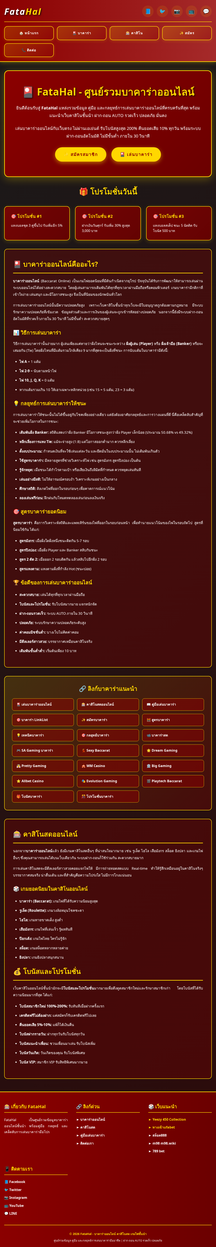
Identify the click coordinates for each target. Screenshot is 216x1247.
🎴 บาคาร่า (81, 33)
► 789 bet (156, 1151)
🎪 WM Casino (93, 765)
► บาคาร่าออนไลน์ (90, 1119)
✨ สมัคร (187, 33)
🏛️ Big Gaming (159, 765)
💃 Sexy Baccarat (95, 750)
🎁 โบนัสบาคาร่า (29, 796)
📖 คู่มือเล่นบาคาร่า (161, 704)
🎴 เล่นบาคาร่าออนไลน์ (34, 704)
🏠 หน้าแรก (29, 33)
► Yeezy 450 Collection (167, 1119)
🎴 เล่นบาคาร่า (136, 154)
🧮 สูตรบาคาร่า (158, 719)
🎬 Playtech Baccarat (164, 781)
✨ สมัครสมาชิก (80, 154)
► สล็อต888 (157, 1135)
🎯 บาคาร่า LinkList (32, 719)
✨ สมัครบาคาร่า (94, 719)
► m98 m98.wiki (162, 1143)
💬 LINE (10, 1213)
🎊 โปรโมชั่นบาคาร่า (97, 796)
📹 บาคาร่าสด (157, 735)
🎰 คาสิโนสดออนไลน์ (97, 704)
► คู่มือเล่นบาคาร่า (90, 1135)
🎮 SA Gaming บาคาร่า (34, 750)
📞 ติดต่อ (29, 50)
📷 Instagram (15, 1197)
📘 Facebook (14, 1181)
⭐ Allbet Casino (30, 781)
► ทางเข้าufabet (161, 1127)
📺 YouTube (14, 1205)
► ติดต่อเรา (85, 1143)
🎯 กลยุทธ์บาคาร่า (95, 735)
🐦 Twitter (13, 1189)
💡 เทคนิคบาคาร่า (30, 735)
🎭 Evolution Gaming (99, 781)
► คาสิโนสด (85, 1127)
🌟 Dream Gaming (162, 750)
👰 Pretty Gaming (31, 765)
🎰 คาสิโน (134, 33)
